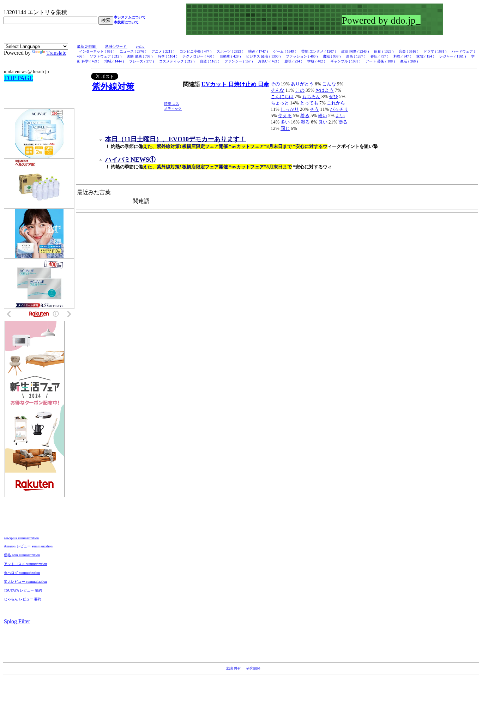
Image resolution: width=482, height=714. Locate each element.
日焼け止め (243, 84)
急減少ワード (116, 46)
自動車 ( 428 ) (230, 56)
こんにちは (282, 96)
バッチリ (339, 109)
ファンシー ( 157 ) (239, 61)
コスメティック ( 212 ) (177, 61)
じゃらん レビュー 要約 (22, 599)
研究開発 (253, 668)
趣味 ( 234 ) (293, 61)
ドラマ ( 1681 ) (435, 51)
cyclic (140, 46)
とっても (309, 103)
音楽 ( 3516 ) (409, 51)
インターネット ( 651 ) (97, 51)
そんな (277, 90)
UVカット (214, 84)
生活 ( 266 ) (409, 61)
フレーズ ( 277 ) (142, 61)
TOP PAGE (18, 78)
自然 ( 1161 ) (210, 61)
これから (336, 103)
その (275, 83)
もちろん (311, 96)
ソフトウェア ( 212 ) (106, 56)
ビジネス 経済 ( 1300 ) (264, 56)
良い (322, 122)
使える (285, 115)
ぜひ (333, 96)
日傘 (263, 84)
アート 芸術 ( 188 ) (381, 61)
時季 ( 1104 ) (168, 56)
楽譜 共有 (233, 668)
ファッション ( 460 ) (302, 56)
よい (340, 115)
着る (304, 115)
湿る (305, 122)
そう (314, 109)
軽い (322, 115)
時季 (168, 104)
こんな (329, 83)
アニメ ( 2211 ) (163, 51)
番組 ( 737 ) (379, 56)
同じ (285, 128)
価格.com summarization (22, 555)
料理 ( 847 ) (402, 56)
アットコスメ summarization (25, 564)
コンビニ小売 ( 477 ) (196, 51)
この (300, 90)
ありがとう (302, 83)
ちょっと (280, 103)
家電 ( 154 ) (425, 56)
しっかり (290, 109)
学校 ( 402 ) (316, 61)
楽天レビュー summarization (25, 581)
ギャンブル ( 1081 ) (345, 61)
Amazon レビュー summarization (28, 546)
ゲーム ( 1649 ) (285, 51)
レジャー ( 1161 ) (453, 56)
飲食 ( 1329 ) (384, 51)
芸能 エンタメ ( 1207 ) (319, 51)
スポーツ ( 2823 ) (230, 51)
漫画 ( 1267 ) (356, 56)
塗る (343, 122)
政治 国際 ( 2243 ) (355, 51)
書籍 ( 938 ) (332, 56)
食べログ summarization (22, 573)
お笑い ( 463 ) (269, 61)
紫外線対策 (113, 86)
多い (285, 122)
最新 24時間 (87, 46)
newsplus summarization (21, 538)
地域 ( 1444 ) (114, 61)
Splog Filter (17, 621)
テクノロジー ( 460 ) (198, 56)
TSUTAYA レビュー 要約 (23, 590)
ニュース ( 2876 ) (133, 51)
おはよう (324, 90)
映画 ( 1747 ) (258, 51)
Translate (56, 53)
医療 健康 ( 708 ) (140, 56)
